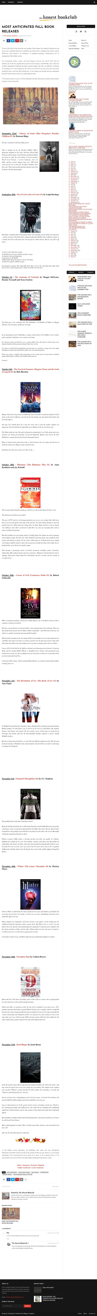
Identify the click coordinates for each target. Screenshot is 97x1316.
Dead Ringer (22, 1044)
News (82, 48)
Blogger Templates (29, 1313)
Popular (71, 272)
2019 (72, 162)
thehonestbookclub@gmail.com (15, 1297)
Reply (8, 1239)
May (72, 188)
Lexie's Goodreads (37, 1168)
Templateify (11, 1313)
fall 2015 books (44, 1172)
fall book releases (7, 1174)
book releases (35, 1172)
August (73, 183)
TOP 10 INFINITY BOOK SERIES (79, 215)
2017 (72, 165)
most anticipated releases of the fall (22, 1174)
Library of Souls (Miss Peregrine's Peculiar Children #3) (30, 135)
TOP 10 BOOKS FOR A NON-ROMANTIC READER (78, 207)
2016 (72, 175)
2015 (72, 196)
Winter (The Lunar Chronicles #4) (33, 866)
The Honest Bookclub (11, 36)
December (74, 176)
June (72, 163)
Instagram (26, 1165)
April (72, 189)
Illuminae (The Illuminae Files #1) (33, 464)
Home (70, 40)
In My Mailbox (72, 46)
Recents (81, 272)
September (74, 181)
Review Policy (84, 43)
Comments (90, 272)
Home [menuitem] (3, 2)
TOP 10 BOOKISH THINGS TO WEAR (80, 222)
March (73, 170)
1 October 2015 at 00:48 (53, 1233)
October (73, 180)
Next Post (55, 1186)
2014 (72, 244)
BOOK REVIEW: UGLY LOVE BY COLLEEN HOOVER (79, 100)
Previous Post (6, 1186)
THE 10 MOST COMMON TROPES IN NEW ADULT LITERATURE (80, 147)
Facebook (34, 1165)
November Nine (23, 956)
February (73, 171)
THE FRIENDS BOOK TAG (77, 226)
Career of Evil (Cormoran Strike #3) (32, 575)
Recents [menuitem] (19, 2)
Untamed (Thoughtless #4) (27, 778)
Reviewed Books (73, 43)
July (72, 167)
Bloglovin (41, 1165)
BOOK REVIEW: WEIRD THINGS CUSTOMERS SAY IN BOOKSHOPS (80, 213)
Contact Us (92, 1313)
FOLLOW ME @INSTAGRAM (78, 265)
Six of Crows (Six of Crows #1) (30, 194)
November (74, 178)
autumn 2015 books (12, 1172)
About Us (83, 40)
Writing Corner (85, 46)
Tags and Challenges (74, 48)
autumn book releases (24, 1172)
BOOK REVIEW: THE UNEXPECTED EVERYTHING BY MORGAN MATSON (81, 115)
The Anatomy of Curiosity (27, 277)
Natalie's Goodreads (23, 1168)
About (85, 1313)
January (73, 173)
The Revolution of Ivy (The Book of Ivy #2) (36, 680)
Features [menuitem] (10, 2)
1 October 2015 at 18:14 (53, 1243)
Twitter (19, 1165)
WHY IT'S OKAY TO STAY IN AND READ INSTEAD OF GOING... (79, 217)
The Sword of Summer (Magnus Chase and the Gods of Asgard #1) (30, 370)
